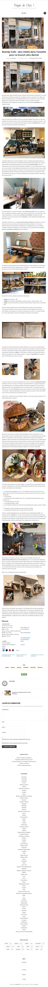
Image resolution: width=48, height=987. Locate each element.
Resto (40, 58)
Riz (24, 897)
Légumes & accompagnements (24, 866)
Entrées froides (24, 845)
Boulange (24, 803)
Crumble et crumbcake (24, 836)
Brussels (13, 667)
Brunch (37, 58)
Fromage (24, 851)
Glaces (24, 859)
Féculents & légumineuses (24, 849)
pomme (9, 949)
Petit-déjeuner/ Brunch (24, 884)
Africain (24, 782)
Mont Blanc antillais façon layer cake (24, 759)
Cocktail (24, 822)
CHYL (43, 390)
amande (8, 943)
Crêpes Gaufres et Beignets (24, 832)
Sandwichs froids (24, 904)
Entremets (24, 847)
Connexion (24, 962)
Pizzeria (24, 887)
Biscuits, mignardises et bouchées (24, 796)
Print (25, 674)
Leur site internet (25, 639)
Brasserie (24, 807)
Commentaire (5, 709)
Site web (4, 732)
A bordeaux (24, 777)
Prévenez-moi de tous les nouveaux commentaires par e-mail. (16, 739)
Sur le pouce (24, 914)
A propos (24, 969)
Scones (24, 908)
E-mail (3, 727)
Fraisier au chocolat (24, 763)
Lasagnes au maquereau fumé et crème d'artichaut (21, 693)
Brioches (24, 809)
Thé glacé (24, 920)
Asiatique (24, 790)
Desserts (24, 838)
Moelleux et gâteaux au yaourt (24, 870)
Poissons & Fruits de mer (24, 891)
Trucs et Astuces (24, 924)
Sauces (24, 906)
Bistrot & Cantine (24, 798)
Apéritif (24, 786)
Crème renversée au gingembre (24, 757)
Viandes (24, 926)
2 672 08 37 (27, 632)
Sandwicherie (24, 903)
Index (24, 863)
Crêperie (24, 830)
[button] (24, 13)
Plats (24, 889)
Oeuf (24, 876)
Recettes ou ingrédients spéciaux (24, 893)
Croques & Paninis (24, 834)
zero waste (40, 667)
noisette (39, 946)
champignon (39, 943)
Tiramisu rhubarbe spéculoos (24, 765)
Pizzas (24, 885)
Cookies (24, 828)
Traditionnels (24, 922)
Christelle (13, 58)
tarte (29, 949)
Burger (24, 819)
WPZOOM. (36, 984)
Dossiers (24, 840)
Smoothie (24, 910)
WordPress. (17, 984)
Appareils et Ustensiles (24, 788)
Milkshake (24, 868)
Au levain (24, 792)
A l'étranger (24, 780)
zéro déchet (33, 667)
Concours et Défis (24, 826)
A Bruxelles (32, 58)
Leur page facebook (25, 637)
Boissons (24, 800)
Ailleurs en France (24, 784)
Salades (24, 899)
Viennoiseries (24, 927)
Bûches (24, 815)
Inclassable (24, 861)
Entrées (24, 842)
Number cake (24, 874)
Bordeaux (18, 943)
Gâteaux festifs (24, 857)
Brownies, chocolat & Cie (24, 811)
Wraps (24, 929)
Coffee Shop (24, 824)
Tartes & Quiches (24, 918)
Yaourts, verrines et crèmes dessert (24, 931)
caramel (28, 943)
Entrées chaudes (24, 843)
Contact (24, 979)
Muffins (24, 872)
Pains (24, 878)
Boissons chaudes (24, 801)
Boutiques (24, 805)
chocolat (9, 946)
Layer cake (24, 864)
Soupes (24, 912)
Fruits (24, 853)
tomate (39, 949)
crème (29, 946)
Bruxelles (19, 667)
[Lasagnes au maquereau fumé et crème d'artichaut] (8, 693)
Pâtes (24, 882)
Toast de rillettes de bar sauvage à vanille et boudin (24, 761)
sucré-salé (19, 949)
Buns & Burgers (24, 817)
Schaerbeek (25, 667)
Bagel (24, 794)
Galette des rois (24, 855)
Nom (3, 722)
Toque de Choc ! (24, 5)
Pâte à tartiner (24, 880)
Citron (20, 946)
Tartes (24, 916)
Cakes (24, 821)
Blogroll (24, 974)
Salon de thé (24, 901)
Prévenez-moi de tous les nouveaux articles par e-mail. (15, 743)
